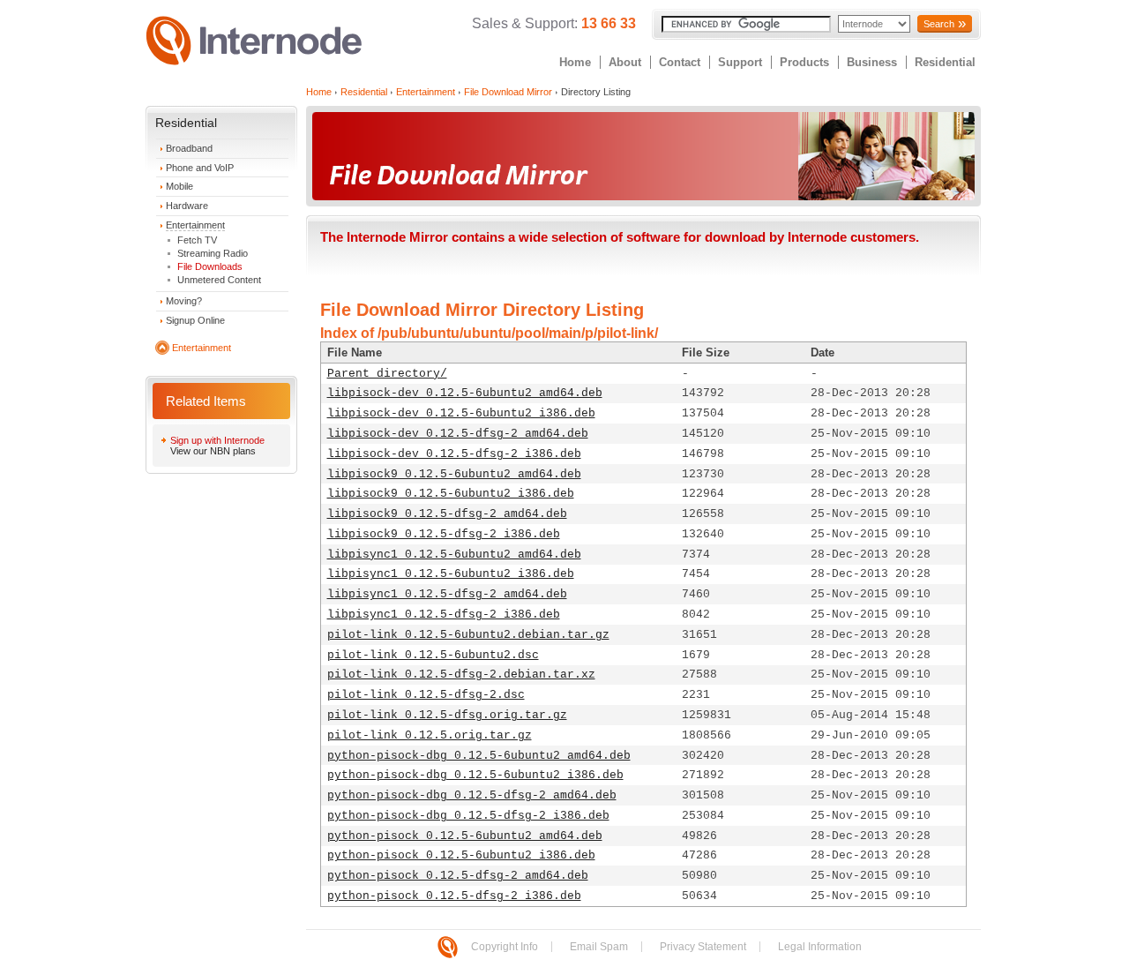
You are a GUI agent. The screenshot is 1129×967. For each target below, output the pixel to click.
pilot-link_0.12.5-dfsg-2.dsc (426, 694)
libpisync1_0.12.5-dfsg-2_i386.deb (443, 614)
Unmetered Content (219, 279)
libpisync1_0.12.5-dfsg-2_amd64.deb (447, 594)
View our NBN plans (213, 451)
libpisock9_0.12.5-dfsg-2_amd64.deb (447, 514)
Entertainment (195, 225)
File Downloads (210, 266)
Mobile (179, 186)
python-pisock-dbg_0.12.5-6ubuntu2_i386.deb (475, 775)
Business (872, 62)
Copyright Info (504, 946)
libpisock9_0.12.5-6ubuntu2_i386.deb (450, 493)
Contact (679, 62)
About (625, 62)
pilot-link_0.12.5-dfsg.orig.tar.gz (447, 715)
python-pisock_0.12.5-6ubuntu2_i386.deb (461, 855)
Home (575, 62)
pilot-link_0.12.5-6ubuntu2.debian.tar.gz (468, 634)
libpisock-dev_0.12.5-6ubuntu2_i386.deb (461, 413)
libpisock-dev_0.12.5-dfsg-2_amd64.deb (457, 433)
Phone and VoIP (200, 167)
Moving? (184, 301)
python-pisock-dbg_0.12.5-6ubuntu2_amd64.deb (479, 755)
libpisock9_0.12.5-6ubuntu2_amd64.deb (454, 474)
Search (938, 24)
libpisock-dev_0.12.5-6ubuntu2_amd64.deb (464, 393)
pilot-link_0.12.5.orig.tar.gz (429, 735)
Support (740, 62)
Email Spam (599, 946)
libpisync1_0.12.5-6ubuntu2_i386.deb (450, 574)
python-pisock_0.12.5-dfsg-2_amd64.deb (457, 875)
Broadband (189, 148)
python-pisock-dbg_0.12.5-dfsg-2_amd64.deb (472, 795)
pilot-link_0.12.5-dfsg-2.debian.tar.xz (461, 674)
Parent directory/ (387, 373)
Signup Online (195, 320)
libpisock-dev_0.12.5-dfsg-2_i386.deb (454, 454)
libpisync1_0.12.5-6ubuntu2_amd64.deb (454, 554)
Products (804, 62)
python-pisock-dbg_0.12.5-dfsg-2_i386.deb (468, 815)
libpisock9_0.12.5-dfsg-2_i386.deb (443, 534)
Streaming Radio (212, 253)
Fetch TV (197, 240)
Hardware (187, 205)
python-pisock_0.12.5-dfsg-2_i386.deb (454, 896)
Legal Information (820, 946)
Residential (945, 62)
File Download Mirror (508, 91)
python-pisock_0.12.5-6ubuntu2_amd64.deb (464, 836)
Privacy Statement (703, 946)
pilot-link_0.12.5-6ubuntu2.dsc (433, 655)
